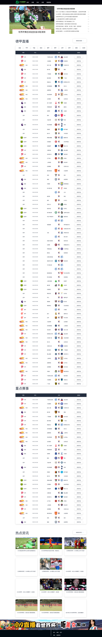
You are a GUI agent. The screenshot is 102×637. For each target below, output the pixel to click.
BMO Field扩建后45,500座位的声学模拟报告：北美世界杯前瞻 (71, 11)
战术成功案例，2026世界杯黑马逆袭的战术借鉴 (67, 31)
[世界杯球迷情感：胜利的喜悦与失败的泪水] (90, 24)
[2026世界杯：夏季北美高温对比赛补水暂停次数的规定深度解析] (90, 14)
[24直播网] (20, 3)
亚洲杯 (84, 48)
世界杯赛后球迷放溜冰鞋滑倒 (31, 32)
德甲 (48, 48)
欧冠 (41, 48)
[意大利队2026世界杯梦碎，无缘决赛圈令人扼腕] (75, 614)
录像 (43, 2)
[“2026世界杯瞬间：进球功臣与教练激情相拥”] (75, 593)
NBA (27, 47)
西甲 (55, 48)
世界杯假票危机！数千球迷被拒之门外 (65, 21)
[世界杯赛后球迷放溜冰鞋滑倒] (31, 20)
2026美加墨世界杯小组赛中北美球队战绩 (66, 19)
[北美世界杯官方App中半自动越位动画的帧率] (90, 17)
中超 (34, 48)
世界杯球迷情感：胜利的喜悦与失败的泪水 (66, 24)
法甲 (62, 48)
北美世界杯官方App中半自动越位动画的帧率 (67, 16)
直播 (33, 2)
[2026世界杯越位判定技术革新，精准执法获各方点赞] (51, 552)
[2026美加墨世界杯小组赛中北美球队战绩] (90, 19)
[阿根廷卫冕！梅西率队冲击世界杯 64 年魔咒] (90, 29)
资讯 (38, 2)
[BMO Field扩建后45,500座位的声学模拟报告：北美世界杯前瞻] (90, 12)
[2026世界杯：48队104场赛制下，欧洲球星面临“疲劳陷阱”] (75, 573)
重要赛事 (49, 2)
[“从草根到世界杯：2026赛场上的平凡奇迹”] (75, 552)
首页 (28, 2)
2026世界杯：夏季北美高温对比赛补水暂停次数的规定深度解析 (71, 14)
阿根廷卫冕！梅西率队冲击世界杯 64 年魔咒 (66, 28)
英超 (20, 48)
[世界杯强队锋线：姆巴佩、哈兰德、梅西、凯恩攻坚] (90, 26)
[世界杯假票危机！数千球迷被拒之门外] (90, 21)
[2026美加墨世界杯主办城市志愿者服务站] (26, 552)
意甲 (69, 48)
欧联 (76, 48)
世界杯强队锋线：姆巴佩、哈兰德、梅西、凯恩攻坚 (68, 26)
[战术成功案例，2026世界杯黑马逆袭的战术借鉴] (90, 31)
